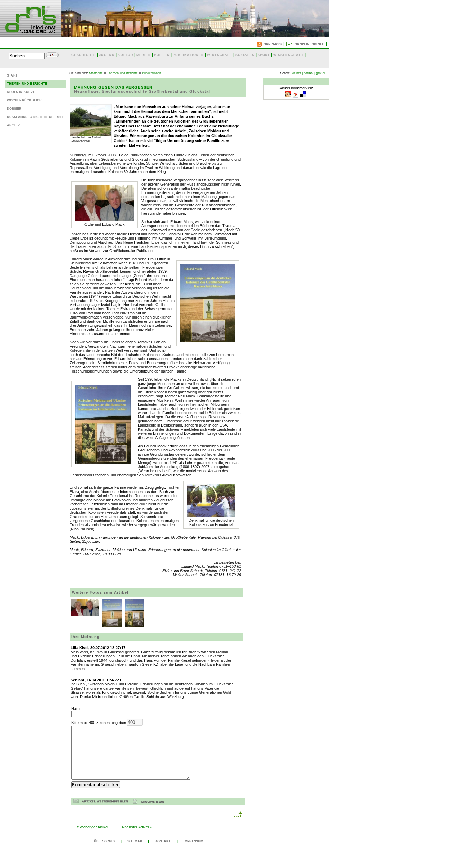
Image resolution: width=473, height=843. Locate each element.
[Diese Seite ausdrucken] (150, 802)
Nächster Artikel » (137, 827)
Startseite (96, 73)
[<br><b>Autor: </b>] (112, 624)
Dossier (14, 108)
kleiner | (297, 73)
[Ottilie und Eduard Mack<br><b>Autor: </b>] (85, 613)
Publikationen (151, 73)
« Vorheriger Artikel (92, 827)
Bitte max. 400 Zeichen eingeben (99, 722)
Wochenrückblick (24, 100)
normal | (309, 73)
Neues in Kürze (21, 92)
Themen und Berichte (27, 84)
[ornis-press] (30, 35)
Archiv (13, 125)
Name (76, 709)
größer (320, 73)
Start (12, 75)
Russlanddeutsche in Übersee (35, 117)
